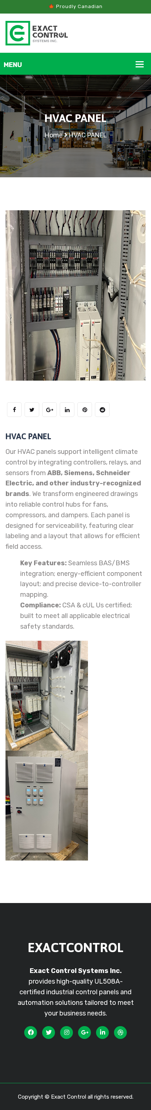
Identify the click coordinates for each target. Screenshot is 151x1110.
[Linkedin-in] (102, 1032)
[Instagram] (67, 1032)
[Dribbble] (120, 1032)
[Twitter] (49, 1032)
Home (54, 135)
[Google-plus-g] (84, 1032)
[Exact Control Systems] (36, 33)
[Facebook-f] (31, 1032)
